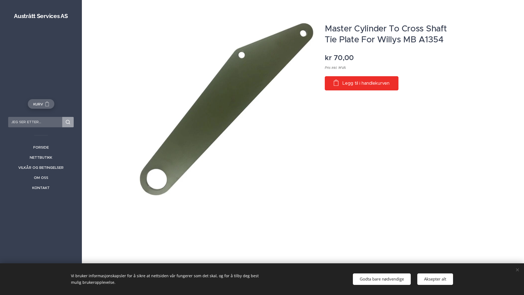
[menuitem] (41, 147)
